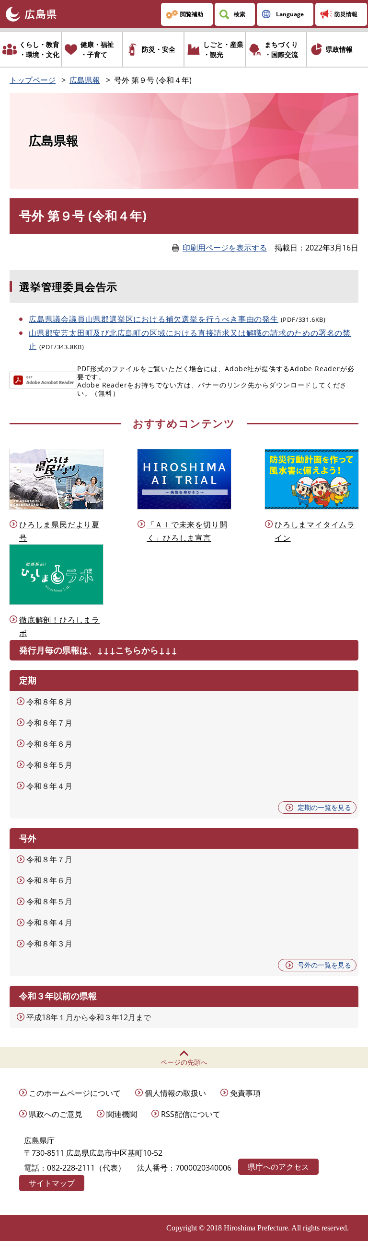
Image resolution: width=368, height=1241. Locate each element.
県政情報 (339, 49)
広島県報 (84, 80)
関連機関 (121, 1114)
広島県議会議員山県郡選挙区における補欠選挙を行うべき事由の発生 (153, 319)
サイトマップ (52, 1183)
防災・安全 (158, 49)
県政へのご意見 (55, 1114)
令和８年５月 (49, 765)
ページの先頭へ (184, 1062)
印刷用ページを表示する (225, 247)
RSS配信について (190, 1114)
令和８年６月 (49, 744)
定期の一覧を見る (324, 807)
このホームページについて (75, 1093)
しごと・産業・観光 (223, 49)
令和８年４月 (49, 786)
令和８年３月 (49, 943)
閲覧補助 (191, 14)
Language (290, 14)
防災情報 (345, 14)
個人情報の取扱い (175, 1093)
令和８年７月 (49, 722)
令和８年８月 (49, 701)
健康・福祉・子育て (97, 49)
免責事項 (245, 1093)
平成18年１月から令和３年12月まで (88, 1017)
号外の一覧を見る (324, 964)
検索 (239, 14)
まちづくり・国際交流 (281, 49)
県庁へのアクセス (278, 1166)
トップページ (33, 80)
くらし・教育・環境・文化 (39, 49)
